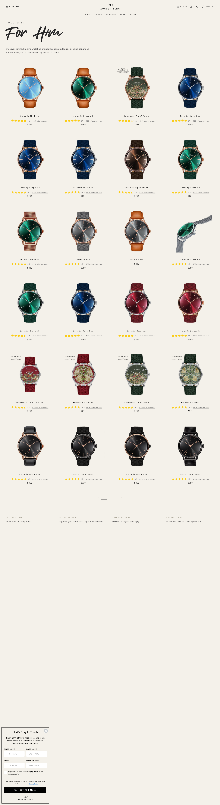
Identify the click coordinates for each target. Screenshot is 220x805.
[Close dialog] (46, 731)
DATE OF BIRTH (33, 761)
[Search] (191, 7)
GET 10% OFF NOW (25, 790)
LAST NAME (31, 749)
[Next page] (122, 496)
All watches (111, 14)
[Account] (197, 7)
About (123, 14)
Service (133, 14)
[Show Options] (44, 765)
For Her (87, 14)
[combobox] (36, 765)
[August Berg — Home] (110, 6)
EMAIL (6, 761)
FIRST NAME (9, 749)
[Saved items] (203, 7)
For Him (98, 14)
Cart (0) (209, 7)
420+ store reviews (40, 121)
